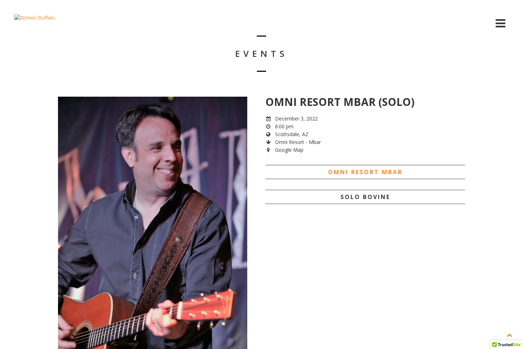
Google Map (289, 149)
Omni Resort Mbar (365, 172)
